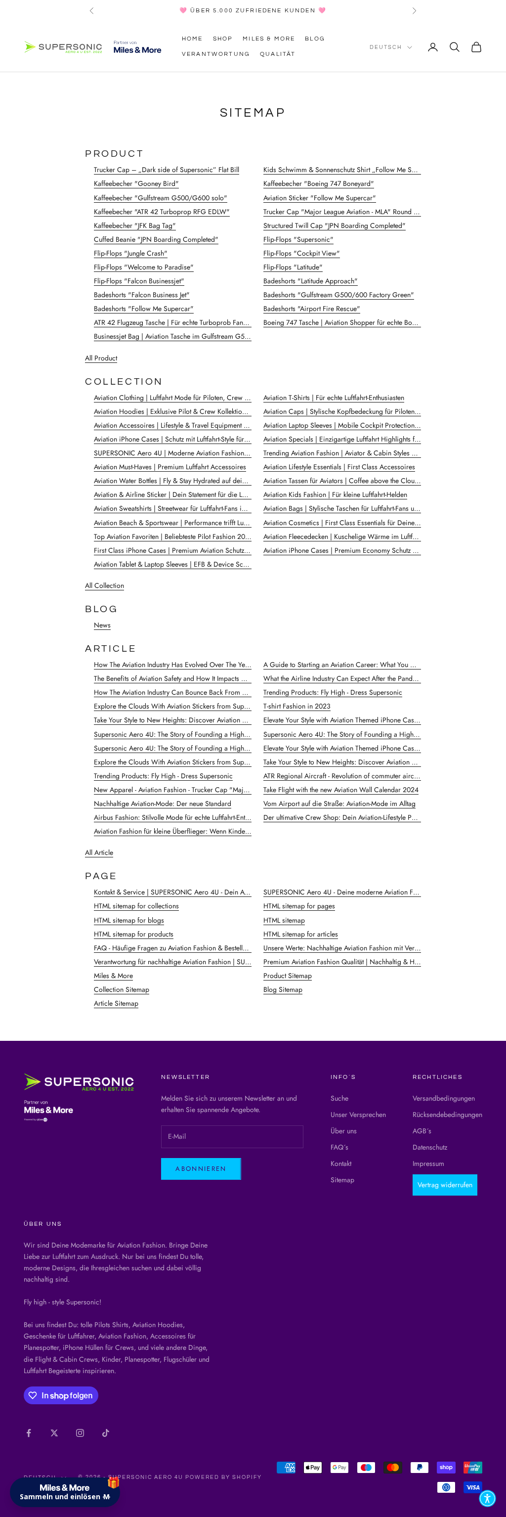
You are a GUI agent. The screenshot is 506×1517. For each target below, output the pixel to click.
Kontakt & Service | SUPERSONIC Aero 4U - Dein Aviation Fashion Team (199, 892)
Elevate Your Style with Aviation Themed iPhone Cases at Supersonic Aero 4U (376, 720)
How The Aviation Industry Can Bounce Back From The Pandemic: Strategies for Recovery (224, 692)
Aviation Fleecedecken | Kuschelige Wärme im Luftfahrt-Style (350, 536)
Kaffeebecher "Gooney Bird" (136, 183)
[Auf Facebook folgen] (29, 1433)
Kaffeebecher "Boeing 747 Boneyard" (318, 183)
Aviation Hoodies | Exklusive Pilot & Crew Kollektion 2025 (178, 411)
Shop (223, 39)
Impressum (428, 1163)
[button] (487, 1498)
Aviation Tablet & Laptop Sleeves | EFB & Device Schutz (174, 564)
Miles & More (269, 39)
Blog (315, 39)
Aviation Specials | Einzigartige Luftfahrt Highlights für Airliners (355, 439)
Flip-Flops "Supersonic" (298, 239)
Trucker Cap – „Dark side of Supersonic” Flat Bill (166, 170)
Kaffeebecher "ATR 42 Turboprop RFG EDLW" (162, 212)
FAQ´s (339, 1147)
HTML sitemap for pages (299, 906)
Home (192, 39)
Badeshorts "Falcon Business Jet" (142, 295)
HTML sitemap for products (133, 934)
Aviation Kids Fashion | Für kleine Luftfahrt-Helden (335, 494)
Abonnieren (200, 1168)
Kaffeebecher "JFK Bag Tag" (135, 225)
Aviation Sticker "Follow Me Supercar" (319, 198)
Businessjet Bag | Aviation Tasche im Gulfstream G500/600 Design (192, 336)
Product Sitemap (287, 976)
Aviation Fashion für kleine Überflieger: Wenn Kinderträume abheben (194, 831)
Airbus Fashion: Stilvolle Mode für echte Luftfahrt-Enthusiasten (183, 817)
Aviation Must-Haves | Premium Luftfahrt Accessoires (170, 467)
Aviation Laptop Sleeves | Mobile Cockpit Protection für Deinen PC (360, 425)
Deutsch (386, 47)
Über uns (344, 1131)
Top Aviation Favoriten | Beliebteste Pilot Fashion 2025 (173, 536)
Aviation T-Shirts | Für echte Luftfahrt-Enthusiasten (333, 397)
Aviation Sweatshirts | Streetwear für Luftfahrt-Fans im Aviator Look (189, 508)
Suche (339, 1098)
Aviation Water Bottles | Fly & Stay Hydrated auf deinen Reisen (184, 481)
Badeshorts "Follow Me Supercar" (144, 308)
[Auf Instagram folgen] (80, 1433)
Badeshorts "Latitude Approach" (310, 281)
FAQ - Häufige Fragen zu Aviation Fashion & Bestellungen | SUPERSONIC (201, 948)
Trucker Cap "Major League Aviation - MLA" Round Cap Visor (353, 212)
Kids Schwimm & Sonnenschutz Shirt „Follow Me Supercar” (350, 170)
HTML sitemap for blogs (129, 920)
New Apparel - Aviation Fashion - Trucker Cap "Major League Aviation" (197, 790)
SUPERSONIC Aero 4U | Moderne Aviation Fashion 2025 (178, 453)
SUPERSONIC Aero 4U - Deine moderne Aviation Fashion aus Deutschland (372, 892)
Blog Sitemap (282, 989)
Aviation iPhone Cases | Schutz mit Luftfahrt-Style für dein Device (187, 439)
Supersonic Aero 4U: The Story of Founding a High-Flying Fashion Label (199, 734)
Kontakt (341, 1163)
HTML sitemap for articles (300, 934)
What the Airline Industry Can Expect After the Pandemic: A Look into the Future (378, 678)
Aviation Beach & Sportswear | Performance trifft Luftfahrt (177, 523)
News (102, 625)
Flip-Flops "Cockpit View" (301, 253)
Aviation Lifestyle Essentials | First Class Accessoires (339, 467)
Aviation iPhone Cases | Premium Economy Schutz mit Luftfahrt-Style (362, 550)
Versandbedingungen (444, 1098)
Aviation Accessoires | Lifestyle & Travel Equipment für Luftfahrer (187, 425)
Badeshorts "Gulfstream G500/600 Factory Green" (338, 295)
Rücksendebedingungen (447, 1114)
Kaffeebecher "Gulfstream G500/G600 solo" (160, 198)
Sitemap (342, 1180)
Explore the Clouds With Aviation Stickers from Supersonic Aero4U (192, 706)
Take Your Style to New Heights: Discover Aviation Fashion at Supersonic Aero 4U (214, 720)
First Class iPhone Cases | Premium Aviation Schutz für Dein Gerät (191, 550)
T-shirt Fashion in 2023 (297, 706)
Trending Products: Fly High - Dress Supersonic (332, 692)
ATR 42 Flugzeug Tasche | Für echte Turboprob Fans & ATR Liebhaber (195, 322)
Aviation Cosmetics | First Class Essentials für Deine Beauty (349, 523)
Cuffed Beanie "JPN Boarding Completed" (156, 239)
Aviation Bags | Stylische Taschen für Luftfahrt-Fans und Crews (352, 508)
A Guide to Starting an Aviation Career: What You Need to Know (357, 664)
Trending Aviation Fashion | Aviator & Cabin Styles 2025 (345, 453)
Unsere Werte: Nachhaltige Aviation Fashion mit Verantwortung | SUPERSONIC (378, 948)
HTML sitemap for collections (136, 906)
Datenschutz (430, 1147)
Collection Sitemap (121, 989)
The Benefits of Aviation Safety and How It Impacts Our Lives (181, 678)
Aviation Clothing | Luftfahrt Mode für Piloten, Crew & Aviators (184, 397)
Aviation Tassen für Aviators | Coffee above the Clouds (342, 481)
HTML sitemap (284, 920)
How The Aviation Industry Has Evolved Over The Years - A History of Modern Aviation (219, 664)
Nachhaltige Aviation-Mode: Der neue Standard (162, 803)
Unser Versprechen (358, 1114)
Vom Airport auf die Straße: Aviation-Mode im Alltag (339, 803)
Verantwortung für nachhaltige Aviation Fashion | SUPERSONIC (186, 962)
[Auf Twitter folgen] (54, 1433)
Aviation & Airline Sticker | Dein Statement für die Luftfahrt (178, 494)
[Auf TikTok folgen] (106, 1433)
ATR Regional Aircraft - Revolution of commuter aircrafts (344, 776)
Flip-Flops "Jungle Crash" (131, 253)
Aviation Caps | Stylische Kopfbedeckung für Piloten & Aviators (354, 411)
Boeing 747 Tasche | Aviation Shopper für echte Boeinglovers (352, 322)
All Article (99, 852)
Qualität (277, 54)
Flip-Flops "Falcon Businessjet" (139, 281)
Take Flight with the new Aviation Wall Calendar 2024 (341, 790)
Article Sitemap (116, 1003)
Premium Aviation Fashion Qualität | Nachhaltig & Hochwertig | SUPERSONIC (377, 962)
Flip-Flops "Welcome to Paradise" (144, 267)
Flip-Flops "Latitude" (293, 267)
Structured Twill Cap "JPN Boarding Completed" (334, 225)
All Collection (104, 585)
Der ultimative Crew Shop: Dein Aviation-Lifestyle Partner (345, 817)
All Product (101, 358)
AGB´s (422, 1131)
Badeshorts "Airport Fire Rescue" (311, 308)
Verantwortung (216, 54)
